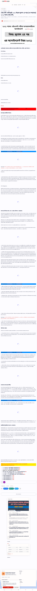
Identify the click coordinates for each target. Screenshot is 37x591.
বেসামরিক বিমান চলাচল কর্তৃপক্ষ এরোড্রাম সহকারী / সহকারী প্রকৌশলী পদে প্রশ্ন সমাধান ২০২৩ (19, 537)
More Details (16, 587)
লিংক (19, 467)
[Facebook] (3, 577)
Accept (8, 587)
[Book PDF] (19, 5)
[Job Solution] (15, 5)
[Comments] (33, 590)
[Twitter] (6, 577)
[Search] (11, 590)
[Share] (26, 590)
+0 (4, 482)
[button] (5, 489)
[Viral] (24, 5)
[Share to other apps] (20, 489)
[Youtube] (8, 577)
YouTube (20, 108)
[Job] (12, 5)
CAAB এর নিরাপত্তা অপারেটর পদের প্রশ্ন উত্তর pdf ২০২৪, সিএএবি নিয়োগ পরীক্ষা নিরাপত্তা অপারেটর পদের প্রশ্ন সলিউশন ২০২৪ (18, 532)
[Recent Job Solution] (15, 513)
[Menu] (18, 590)
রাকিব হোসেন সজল (9, 151)
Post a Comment (18, 494)
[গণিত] (22, 5)
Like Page (23, 108)
